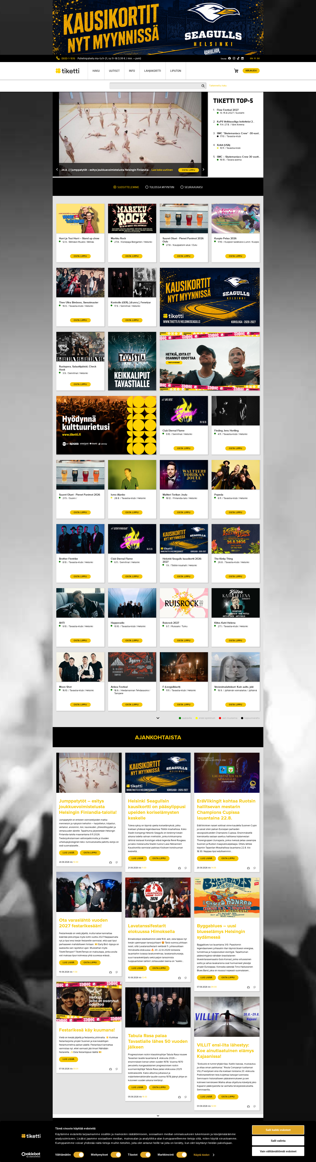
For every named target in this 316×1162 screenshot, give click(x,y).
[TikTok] (238, 58)
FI (255, 58)
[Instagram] (234, 58)
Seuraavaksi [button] (193, 187)
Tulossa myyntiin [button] (161, 187)
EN (251, 58)
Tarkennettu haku (218, 85)
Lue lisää (68, 852)
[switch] (116, 1155)
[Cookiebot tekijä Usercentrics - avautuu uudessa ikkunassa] (31, 1155)
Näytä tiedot (201, 1154)
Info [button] (132, 70)
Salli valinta (278, 1140)
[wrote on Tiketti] (89, 773)
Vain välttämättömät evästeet (278, 1151)
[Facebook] (229, 58)
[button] (57, 170)
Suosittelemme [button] (128, 187)
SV (258, 58)
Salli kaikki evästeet (278, 1129)
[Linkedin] (242, 58)
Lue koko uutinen (162, 170)
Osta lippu (90, 852)
